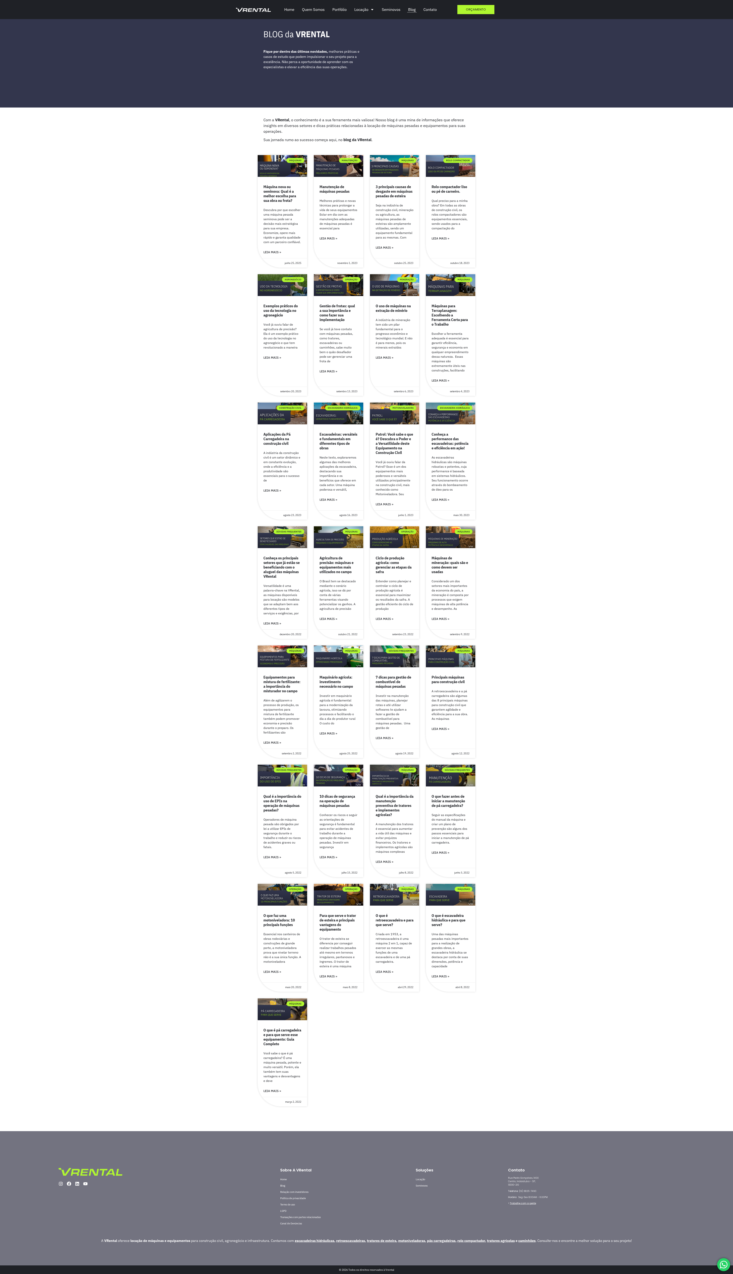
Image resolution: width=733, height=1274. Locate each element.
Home (289, 9)
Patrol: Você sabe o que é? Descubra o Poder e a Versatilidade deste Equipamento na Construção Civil (394, 443)
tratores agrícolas (501, 1240)
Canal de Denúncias (291, 1223)
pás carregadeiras (441, 1240)
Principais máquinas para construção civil (448, 679)
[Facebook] (69, 1184)
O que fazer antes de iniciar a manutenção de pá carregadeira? (448, 801)
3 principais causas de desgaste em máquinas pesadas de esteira (394, 191)
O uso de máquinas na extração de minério (393, 308)
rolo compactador (471, 1240)
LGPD (283, 1211)
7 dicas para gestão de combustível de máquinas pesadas (393, 682)
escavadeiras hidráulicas (314, 1240)
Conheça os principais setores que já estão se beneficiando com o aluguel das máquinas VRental (281, 567)
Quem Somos (313, 9)
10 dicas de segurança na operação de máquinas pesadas (337, 801)
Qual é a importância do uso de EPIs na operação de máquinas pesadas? (282, 803)
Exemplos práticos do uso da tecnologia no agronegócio (280, 310)
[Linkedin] (77, 1184)
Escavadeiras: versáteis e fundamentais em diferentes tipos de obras (338, 441)
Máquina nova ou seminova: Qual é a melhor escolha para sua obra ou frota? (279, 193)
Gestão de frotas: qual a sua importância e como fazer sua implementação (337, 312)
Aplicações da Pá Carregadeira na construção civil (277, 439)
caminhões (527, 1240)
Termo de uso (287, 1204)
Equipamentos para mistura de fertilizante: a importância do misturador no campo (281, 684)
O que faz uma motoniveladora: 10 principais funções (279, 920)
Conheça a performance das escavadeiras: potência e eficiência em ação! (450, 441)
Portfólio (339, 9)
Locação (420, 1179)
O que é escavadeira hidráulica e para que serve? (448, 920)
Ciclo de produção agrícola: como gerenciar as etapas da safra (394, 564)
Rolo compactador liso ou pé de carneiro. (449, 189)
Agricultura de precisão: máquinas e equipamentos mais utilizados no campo (337, 564)
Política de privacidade (293, 1198)
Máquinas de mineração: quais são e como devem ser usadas (450, 564)
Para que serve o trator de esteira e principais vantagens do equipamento (338, 922)
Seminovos (391, 9)
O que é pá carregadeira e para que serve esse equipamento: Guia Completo (282, 1036)
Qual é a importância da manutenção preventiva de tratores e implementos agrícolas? (394, 805)
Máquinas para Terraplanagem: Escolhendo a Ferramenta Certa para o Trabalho (450, 315)
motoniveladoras (411, 1240)
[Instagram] (61, 1184)
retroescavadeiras (350, 1240)
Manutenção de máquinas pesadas (335, 189)
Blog (412, 9)
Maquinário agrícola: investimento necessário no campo (336, 682)
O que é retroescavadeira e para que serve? (394, 920)
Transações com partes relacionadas (300, 1217)
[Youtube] (85, 1184)
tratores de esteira (381, 1240)
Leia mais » (272, 252)
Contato (430, 9)
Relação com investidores (294, 1192)
